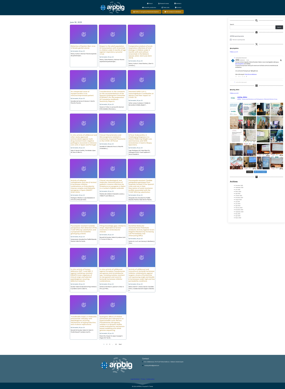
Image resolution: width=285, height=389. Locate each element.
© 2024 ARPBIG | (137, 386)
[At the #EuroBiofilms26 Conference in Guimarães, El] (276, 109)
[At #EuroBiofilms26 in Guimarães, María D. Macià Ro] (263, 109)
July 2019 (237, 201)
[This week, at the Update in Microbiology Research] (276, 136)
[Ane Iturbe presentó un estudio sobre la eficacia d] (249, 163)
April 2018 (237, 215)
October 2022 (238, 195)
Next (120, 344)
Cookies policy (150, 379)
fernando (75, 51)
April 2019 (237, 205)
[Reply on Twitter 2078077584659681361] (236, 76)
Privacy (143, 379)
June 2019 (237, 203)
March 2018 (238, 217)
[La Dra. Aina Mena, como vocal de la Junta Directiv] (276, 163)
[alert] (256, 40)
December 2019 (239, 197)
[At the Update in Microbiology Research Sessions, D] (276, 122)
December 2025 (239, 185)
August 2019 (238, 199)
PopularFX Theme (147, 386)
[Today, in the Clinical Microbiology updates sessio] (263, 136)
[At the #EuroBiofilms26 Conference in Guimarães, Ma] (236, 122)
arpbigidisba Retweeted (241, 57)
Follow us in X (234, 52)
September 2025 (239, 187)
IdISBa (237, 60)
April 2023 (237, 193)
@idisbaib (242, 60)
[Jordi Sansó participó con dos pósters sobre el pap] (263, 163)
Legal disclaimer (135, 379)
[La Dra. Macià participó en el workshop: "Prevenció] (236, 163)
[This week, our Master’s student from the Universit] (249, 122)
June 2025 (237, 189)
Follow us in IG (234, 93)
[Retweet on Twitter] (234, 57)
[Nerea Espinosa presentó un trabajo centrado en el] (276, 149)
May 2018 (237, 213)
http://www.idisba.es (251, 74)
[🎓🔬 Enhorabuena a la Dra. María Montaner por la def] (263, 122)
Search (232, 24)
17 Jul (247, 60)
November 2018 (239, 209)
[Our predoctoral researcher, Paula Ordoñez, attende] (249, 136)
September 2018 (239, 211)
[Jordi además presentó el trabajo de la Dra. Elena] (236, 149)
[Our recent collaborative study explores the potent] (249, 109)
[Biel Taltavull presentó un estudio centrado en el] (263, 149)
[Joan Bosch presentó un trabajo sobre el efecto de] (249, 149)
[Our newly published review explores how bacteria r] (236, 109)
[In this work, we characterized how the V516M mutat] (236, 136)
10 (116, 344)
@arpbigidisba (239, 63)
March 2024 (238, 191)
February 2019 (238, 207)
